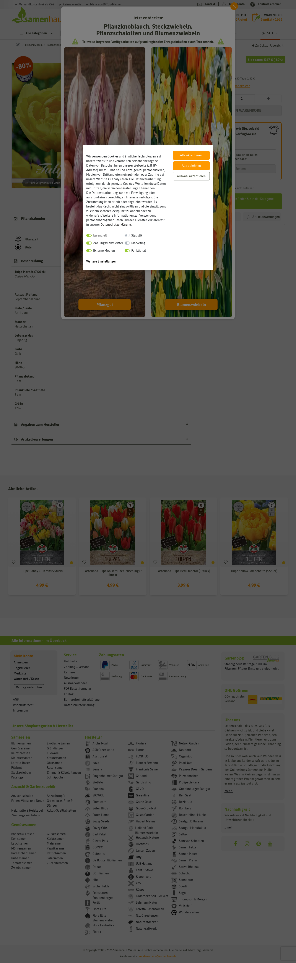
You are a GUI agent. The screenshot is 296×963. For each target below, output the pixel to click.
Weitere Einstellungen (101, 261)
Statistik (136, 235)
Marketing (138, 243)
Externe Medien (104, 250)
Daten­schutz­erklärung (116, 224)
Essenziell (100, 235)
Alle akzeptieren (191, 155)
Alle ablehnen (191, 165)
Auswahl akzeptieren (191, 176)
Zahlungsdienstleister (108, 243)
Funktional (138, 250)
